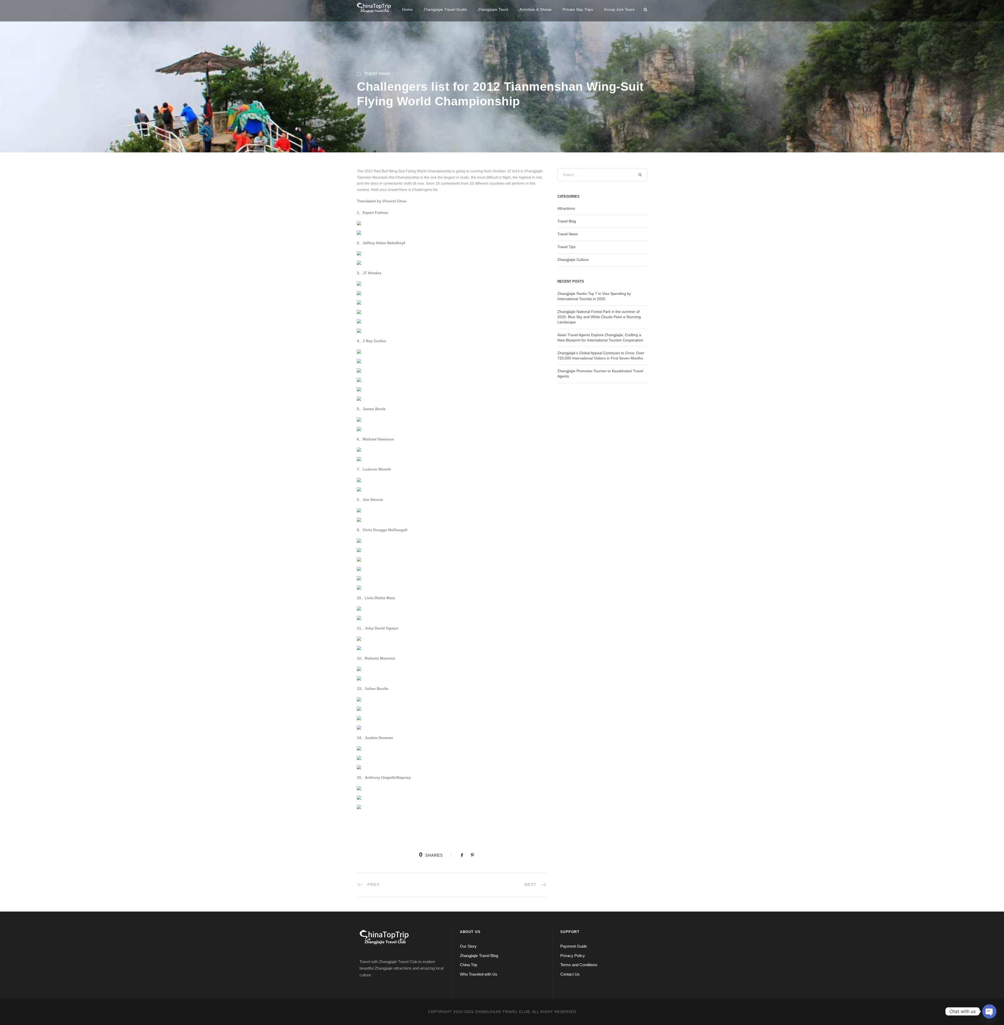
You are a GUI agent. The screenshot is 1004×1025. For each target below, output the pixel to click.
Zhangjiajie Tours (493, 9)
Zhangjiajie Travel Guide (445, 9)
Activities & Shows (536, 9)
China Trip (468, 965)
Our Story (468, 946)
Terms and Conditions (578, 965)
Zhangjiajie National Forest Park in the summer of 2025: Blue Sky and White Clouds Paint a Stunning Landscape (599, 317)
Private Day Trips (578, 9)
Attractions (566, 208)
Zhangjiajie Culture (573, 259)
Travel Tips (566, 247)
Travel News (377, 73)
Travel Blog (566, 221)
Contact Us (570, 974)
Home (407, 9)
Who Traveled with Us (478, 974)
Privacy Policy (572, 955)
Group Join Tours (619, 9)
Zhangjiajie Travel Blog (479, 955)
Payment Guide (573, 946)
